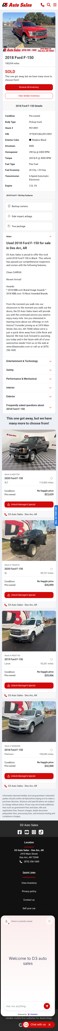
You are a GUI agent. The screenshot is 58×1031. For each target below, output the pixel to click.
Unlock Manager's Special (23, 504)
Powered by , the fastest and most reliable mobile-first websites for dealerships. (29, 1016)
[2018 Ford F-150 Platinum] (29, 721)
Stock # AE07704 (11, 474)
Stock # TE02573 (11, 565)
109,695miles (46, 754)
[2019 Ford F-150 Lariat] (29, 631)
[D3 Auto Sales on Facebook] (18, 832)
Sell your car (29, 908)
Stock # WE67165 (12, 655)
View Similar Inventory (29, 96)
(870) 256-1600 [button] (31, 861)
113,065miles (46, 482)
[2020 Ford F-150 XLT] (29, 450)
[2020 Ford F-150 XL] (29, 540)
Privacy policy (29, 891)
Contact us (29, 899)
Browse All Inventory (29, 87)
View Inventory (29, 883)
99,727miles (47, 573)
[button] (42, 5)
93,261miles (47, 663)
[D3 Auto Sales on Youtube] (25, 832)
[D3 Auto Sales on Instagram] (32, 832)
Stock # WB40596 (12, 746)
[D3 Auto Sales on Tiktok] (39, 832)
